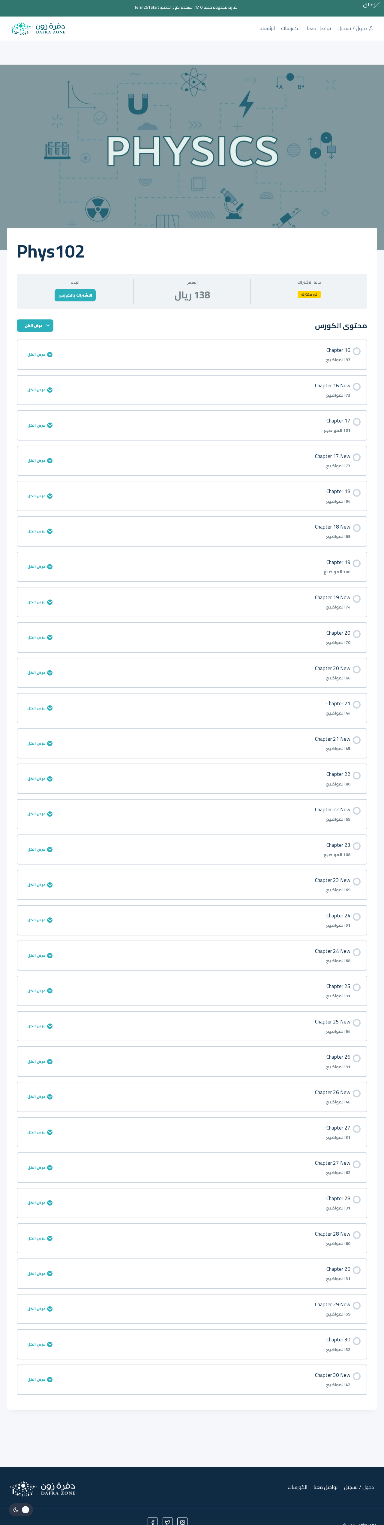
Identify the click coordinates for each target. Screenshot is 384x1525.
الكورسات (291, 28)
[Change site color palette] (21, 1509)
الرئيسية (267, 28)
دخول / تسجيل (352, 28)
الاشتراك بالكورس (75, 295)
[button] (371, 4)
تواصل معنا (319, 28)
